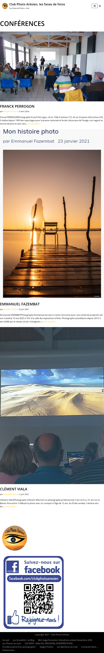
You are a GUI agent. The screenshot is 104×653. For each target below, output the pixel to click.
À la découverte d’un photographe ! (19, 646)
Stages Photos (46, 646)
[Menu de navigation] (95, 6)
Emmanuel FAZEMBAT (20, 304)
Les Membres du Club (67, 646)
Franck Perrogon (17, 106)
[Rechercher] (100, 6)
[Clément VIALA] (52, 405)
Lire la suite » (34, 123)
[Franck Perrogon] (52, 66)
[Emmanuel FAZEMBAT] (52, 214)
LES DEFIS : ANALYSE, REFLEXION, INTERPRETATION (49, 643)
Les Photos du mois (11, 643)
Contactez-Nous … (90, 646)
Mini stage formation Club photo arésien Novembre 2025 (65, 640)
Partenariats (8, 650)
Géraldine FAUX (10, 111)
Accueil (5, 640)
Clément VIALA (13, 489)
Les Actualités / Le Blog (23, 640)
